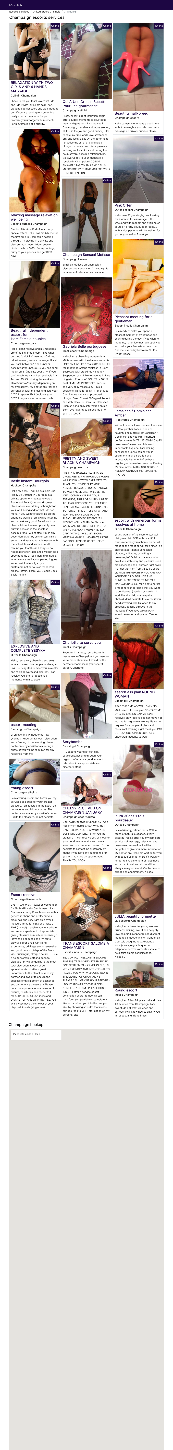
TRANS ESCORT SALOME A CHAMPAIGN (86, 945)
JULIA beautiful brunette (135, 916)
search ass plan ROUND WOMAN (135, 694)
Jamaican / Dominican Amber (133, 413)
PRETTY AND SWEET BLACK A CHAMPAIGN (82, 460)
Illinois (56, 11)
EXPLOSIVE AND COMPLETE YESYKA (28, 648)
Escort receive (23, 895)
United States (41, 11)
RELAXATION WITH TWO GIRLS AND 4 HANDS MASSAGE (32, 86)
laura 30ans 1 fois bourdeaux (129, 818)
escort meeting (23, 725)
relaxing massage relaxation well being (34, 217)
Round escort (126, 990)
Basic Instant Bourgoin (30, 481)
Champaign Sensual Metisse (86, 255)
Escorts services (19, 11)
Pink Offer (123, 205)
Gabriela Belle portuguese (84, 346)
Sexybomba (72, 742)
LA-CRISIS (15, 4)
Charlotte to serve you (82, 642)
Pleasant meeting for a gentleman (134, 319)
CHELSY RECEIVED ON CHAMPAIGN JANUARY (82, 810)
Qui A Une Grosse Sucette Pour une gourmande (84, 104)
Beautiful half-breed (131, 113)
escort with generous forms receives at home (138, 522)
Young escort (22, 788)
